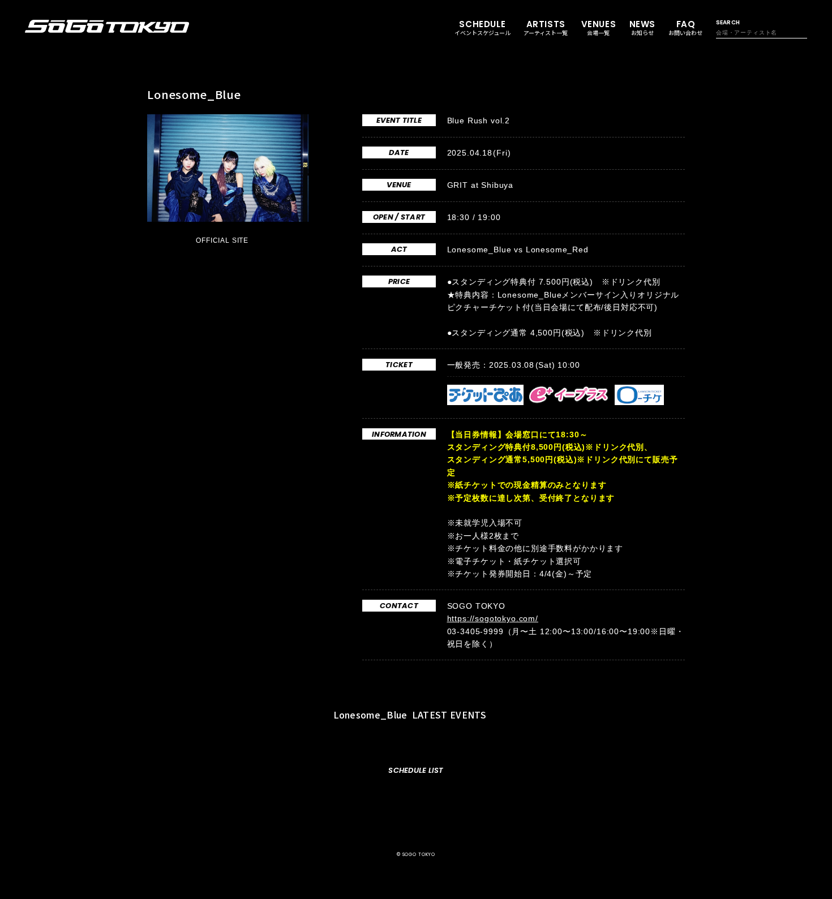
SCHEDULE (482, 28)
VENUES (598, 28)
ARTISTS (546, 28)
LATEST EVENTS (411, 714)
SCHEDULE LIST (415, 770)
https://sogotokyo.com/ (492, 618)
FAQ (685, 28)
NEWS (642, 28)
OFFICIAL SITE (223, 240)
